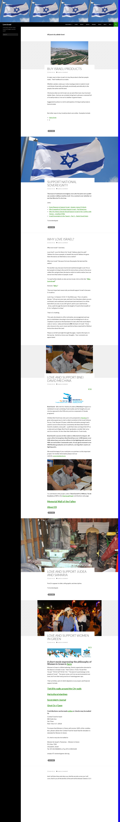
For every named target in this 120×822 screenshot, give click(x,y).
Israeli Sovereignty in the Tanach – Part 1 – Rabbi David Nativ (68, 216)
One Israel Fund (67, 496)
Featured (51, 131)
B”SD (90, 389)
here (69, 664)
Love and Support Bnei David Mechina (65, 378)
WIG (110, 24)
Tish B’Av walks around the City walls (64, 688)
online (70, 711)
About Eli (52, 507)
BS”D (90, 647)
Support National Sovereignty (61, 183)
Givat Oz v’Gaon (54, 705)
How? (76, 24)
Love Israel (7, 24)
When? (87, 24)
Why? (105, 24)
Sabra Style (52, 117)
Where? (94, 24)
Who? (99, 24)
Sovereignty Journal (56, 700)
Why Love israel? (60, 239)
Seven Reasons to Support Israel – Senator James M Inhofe (67, 207)
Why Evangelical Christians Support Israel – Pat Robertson (67, 209)
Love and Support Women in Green (68, 637)
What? (82, 24)
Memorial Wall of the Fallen (61, 501)
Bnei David (68, 24)
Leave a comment (63, 72)
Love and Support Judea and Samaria (66, 573)
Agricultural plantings (57, 694)
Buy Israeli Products (64, 69)
